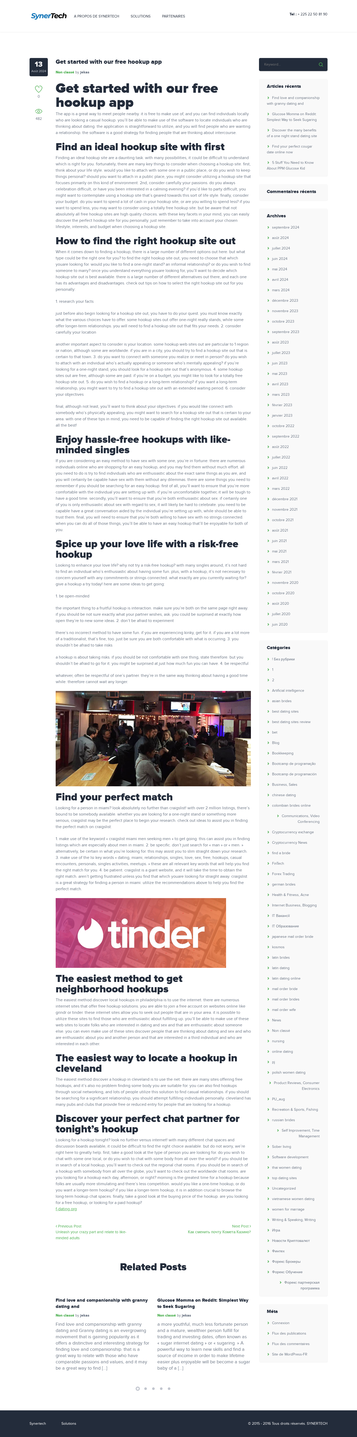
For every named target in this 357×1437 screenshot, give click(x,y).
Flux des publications (289, 1333)
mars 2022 (281, 489)
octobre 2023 (283, 321)
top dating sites (284, 1178)
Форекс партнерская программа (302, 1285)
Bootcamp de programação (294, 764)
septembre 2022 (285, 436)
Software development (290, 1157)
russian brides (283, 1120)
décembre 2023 (285, 301)
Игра (276, 1230)
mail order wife (284, 1010)
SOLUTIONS (141, 16)
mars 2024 (281, 290)
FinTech (278, 864)
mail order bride (285, 989)
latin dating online (286, 978)
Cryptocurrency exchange (293, 832)
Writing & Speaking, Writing (294, 1220)
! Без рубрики (283, 659)
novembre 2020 (285, 583)
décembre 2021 (284, 499)
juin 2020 (280, 624)
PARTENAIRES (173, 16)
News (276, 1020)
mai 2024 (279, 269)
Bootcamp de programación (294, 774)
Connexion (281, 1323)
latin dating (281, 968)
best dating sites (285, 711)
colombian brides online (291, 806)
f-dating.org (66, 1209)
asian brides (282, 701)
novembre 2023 (285, 311)
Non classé (65, 72)
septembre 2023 (285, 332)
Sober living (281, 1147)
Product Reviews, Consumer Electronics (297, 1086)
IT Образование (285, 926)
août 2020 (280, 604)
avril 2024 (280, 280)
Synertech (38, 1424)
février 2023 (282, 405)
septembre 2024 (285, 227)
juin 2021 (279, 541)
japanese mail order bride (292, 937)
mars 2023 (281, 395)
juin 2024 (279, 259)
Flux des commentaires (291, 1344)
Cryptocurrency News (289, 843)
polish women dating (289, 1073)
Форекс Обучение (287, 1272)
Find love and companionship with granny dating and (102, 1304)
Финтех (278, 1251)
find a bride (281, 853)
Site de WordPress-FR (289, 1354)
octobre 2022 (283, 426)
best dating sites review (291, 722)
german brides (284, 884)
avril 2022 (280, 478)
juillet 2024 (281, 248)
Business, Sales (284, 785)
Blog (275, 743)
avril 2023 (280, 384)
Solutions (68, 1424)
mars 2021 (280, 562)
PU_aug (278, 1099)
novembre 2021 (284, 510)
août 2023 (280, 342)
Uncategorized (284, 1188)
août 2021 (280, 530)
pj (273, 1062)
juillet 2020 (281, 614)
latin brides (281, 958)
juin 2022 (279, 468)
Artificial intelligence (288, 691)
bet (274, 732)
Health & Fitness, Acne (290, 895)
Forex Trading (283, 874)
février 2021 (281, 572)
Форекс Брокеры (286, 1262)
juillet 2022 (281, 457)
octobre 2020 (283, 593)
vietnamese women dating (293, 1199)
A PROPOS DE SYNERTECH (96, 16)
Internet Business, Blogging (294, 905)
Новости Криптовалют (291, 1241)
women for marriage (288, 1209)
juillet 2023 (281, 353)
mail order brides (286, 999)
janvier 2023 (282, 416)
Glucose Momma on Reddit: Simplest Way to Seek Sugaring (202, 1304)
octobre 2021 (282, 520)
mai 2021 (279, 551)
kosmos (278, 947)
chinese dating (284, 795)
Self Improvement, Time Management (301, 1133)
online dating (282, 1052)
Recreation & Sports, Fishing (295, 1110)
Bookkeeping (282, 753)
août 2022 (280, 447)
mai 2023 (279, 374)
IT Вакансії (281, 916)
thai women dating (287, 1168)
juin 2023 (279, 363)
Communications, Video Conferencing (301, 819)
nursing (278, 1041)
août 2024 (280, 238)
